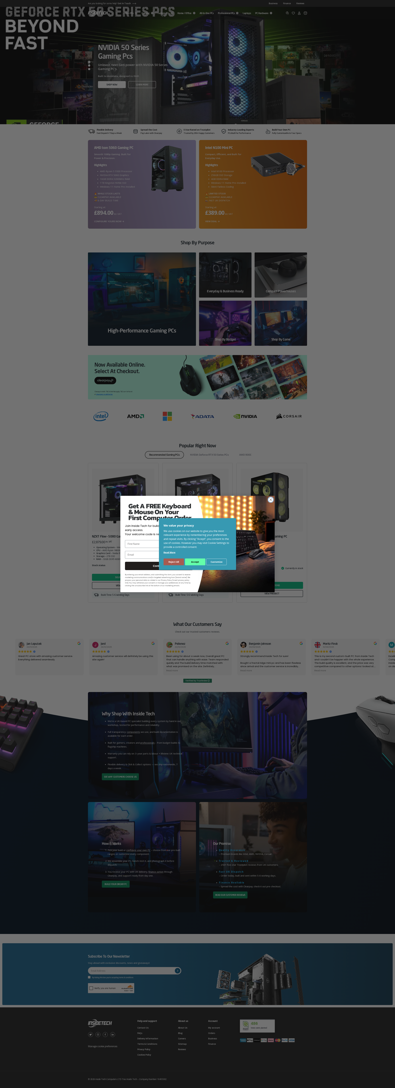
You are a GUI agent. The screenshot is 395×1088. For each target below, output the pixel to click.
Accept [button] (195, 561)
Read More (169, 552)
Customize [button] (216, 561)
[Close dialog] (270, 499)
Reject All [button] (173, 561)
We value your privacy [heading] (179, 525)
